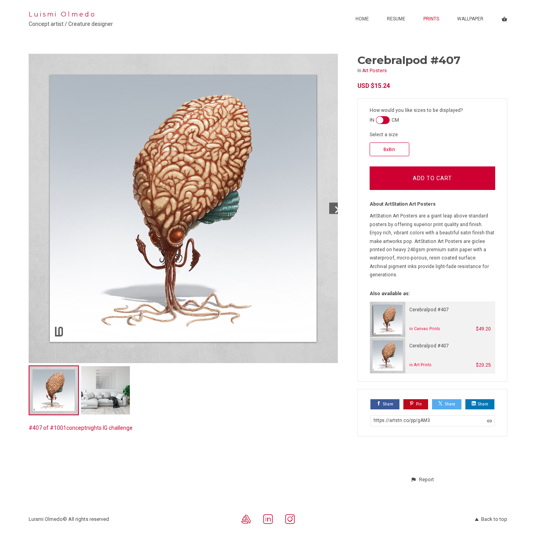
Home (362, 19)
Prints (431, 19)
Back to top (494, 519)
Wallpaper (470, 19)
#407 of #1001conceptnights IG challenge (81, 428)
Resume (396, 19)
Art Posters (374, 70)
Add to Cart (432, 178)
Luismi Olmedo (62, 14)
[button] (422, 479)
